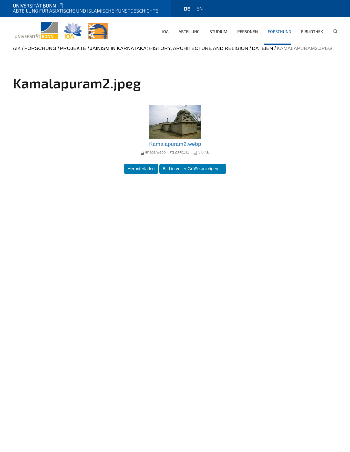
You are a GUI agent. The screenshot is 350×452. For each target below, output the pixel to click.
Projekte (73, 48)
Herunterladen (141, 168)
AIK (17, 48)
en (200, 9)
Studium (218, 31)
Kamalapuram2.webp (175, 144)
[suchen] (333, 35)
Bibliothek (312, 31)
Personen (247, 31)
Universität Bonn (34, 5)
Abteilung (189, 31)
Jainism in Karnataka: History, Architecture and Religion (169, 48)
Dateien (262, 48)
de (187, 9)
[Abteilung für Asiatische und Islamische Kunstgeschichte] (61, 30)
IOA (165, 31)
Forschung (279, 31)
